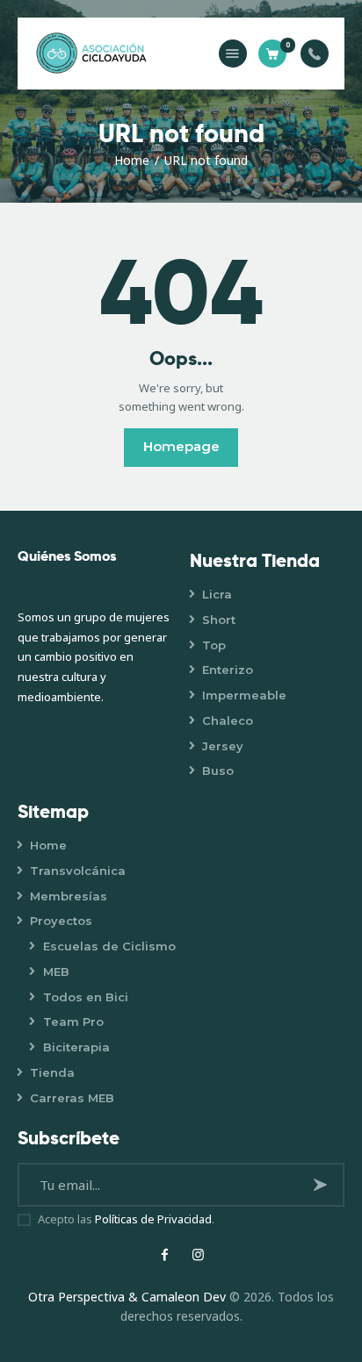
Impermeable (244, 695)
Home (131, 160)
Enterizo (227, 670)
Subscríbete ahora (323, 1191)
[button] (233, 53)
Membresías (68, 896)
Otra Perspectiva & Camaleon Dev (128, 1296)
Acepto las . (126, 1219)
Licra (217, 594)
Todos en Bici (85, 997)
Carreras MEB (72, 1098)
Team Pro (73, 1021)
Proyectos (61, 921)
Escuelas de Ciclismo (109, 946)
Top (214, 645)
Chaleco (227, 720)
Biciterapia (76, 1047)
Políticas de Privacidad (153, 1219)
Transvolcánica (78, 871)
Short (218, 620)
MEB (56, 971)
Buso (218, 770)
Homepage (181, 446)
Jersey (222, 746)
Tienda (52, 1072)
